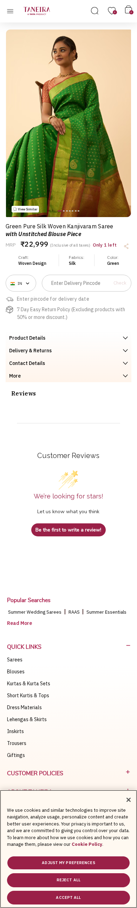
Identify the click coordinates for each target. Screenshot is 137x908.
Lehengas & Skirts (27, 719)
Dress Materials (24, 707)
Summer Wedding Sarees (34, 612)
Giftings (16, 755)
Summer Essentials (106, 612)
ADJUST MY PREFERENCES (68, 862)
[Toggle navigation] (12, 11)
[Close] (128, 800)
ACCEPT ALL (68, 897)
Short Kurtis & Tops (28, 695)
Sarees (14, 659)
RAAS (74, 612)
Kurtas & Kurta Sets (28, 683)
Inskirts (15, 731)
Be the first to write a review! (68, 530)
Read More (19, 623)
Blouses (16, 671)
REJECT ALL (68, 879)
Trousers (16, 743)
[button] (60, 210)
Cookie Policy (87, 844)
